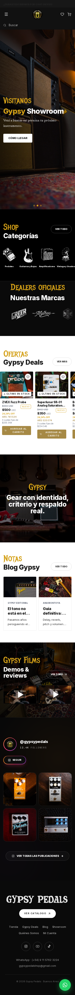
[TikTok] (49, 946)
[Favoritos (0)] (62, 14)
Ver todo (61, 229)
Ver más (62, 361)
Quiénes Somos (29, 933)
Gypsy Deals (30, 926)
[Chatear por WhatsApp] (65, 985)
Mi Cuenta (49, 933)
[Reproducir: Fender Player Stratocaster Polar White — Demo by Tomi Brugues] (20, 694)
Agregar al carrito (18, 430)
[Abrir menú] (6, 14)
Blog (45, 926)
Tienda (13, 926)
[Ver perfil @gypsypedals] (10, 744)
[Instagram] (25, 946)
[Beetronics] (46, 314)
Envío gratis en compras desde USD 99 (28, 3)
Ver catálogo (35, 913)
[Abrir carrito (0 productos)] (69, 14)
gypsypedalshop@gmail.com (37, 965)
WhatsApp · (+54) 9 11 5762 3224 (37, 960)
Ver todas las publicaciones (40, 855)
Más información (21, 141)
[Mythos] (21, 314)
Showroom (59, 926)
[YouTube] (37, 946)
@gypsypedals (34, 741)
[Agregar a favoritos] (28, 377)
